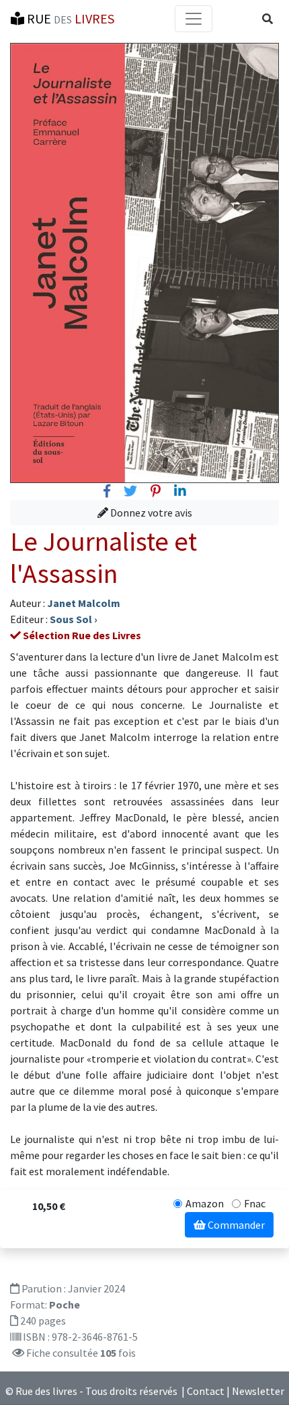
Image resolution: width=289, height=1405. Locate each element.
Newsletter (258, 1391)
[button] (267, 18)
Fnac (254, 1203)
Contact (205, 1391)
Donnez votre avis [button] (150, 512)
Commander (235, 1224)
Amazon (204, 1203)
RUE (69, 18)
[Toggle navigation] (193, 18)
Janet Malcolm (83, 603)
